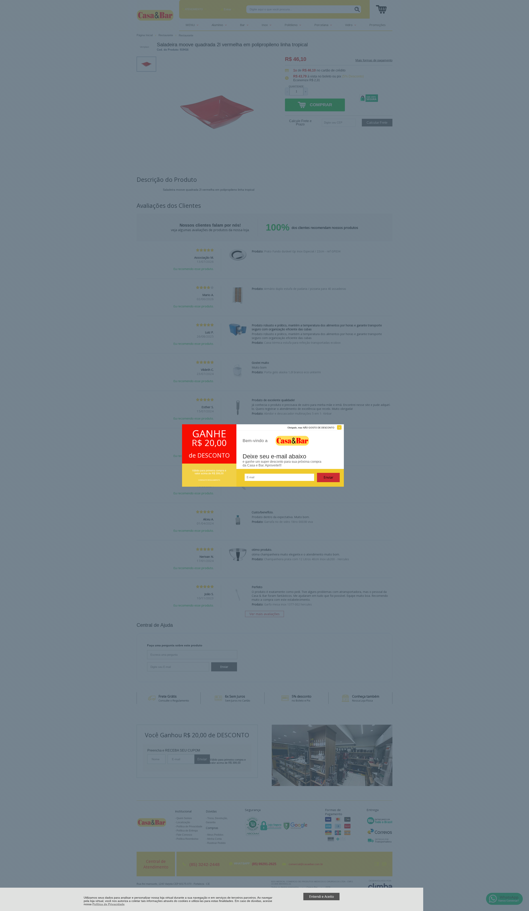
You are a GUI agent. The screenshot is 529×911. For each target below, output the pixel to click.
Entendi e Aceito (321, 896)
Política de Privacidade (108, 904)
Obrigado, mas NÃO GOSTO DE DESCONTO (310, 427)
